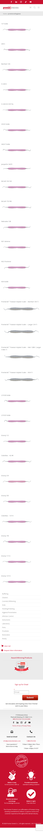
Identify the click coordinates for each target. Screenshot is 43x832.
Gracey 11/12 (5, 556)
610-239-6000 (26, 719)
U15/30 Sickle (5, 395)
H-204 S (4, 84)
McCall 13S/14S (6, 181)
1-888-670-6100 (31, 741)
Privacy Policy (26, 726)
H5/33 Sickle (5, 124)
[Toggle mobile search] (35, 7)
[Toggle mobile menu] (39, 7)
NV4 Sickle (4, 282)
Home (5, 14)
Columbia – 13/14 (7, 516)
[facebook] (14, 722)
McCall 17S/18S (6, 201)
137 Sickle (4, 24)
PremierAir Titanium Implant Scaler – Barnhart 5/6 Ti (20, 302)
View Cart (7, 646)
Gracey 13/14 (5, 576)
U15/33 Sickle (5, 415)
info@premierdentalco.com (12, 741)
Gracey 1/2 (5, 435)
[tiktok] (25, 722)
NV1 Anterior (5, 241)
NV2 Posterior (6, 261)
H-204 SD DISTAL (7, 104)
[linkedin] (17, 722)
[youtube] (29, 722)
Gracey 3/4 (5, 476)
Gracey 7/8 (5, 536)
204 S (3, 44)
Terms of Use (16, 726)
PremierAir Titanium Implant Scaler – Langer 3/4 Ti (19, 324)
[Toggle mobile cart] (30, 7)
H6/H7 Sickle (5, 144)
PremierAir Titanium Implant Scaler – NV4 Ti (17, 372)
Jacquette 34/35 (6, 164)
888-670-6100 (17, 719)
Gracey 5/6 (5, 496)
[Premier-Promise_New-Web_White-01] (21, 756)
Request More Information (13, 650)
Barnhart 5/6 (5, 64)
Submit (30, 697)
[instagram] (21, 722)
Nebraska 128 (6, 221)
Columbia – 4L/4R (7, 455)
